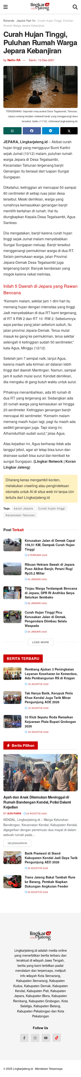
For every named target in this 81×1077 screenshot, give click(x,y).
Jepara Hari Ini (25, 20)
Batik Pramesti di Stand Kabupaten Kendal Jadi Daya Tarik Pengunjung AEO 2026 (51, 857)
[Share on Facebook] (32, 130)
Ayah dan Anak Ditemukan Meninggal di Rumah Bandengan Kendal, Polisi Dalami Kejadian (37, 802)
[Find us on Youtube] (46, 1038)
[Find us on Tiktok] (56, 1038)
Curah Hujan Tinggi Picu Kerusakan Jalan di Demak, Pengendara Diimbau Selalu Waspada (46, 619)
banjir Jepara (23, 508)
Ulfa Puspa (14, 813)
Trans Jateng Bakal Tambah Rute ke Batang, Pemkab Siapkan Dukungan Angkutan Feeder (50, 881)
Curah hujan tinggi (51, 508)
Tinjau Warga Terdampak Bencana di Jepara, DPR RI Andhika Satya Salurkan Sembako (51, 592)
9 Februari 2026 (37, 555)
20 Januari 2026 (37, 631)
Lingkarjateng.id (23, 1068)
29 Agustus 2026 (36, 813)
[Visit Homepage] (40, 6)
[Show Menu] (5, 7)
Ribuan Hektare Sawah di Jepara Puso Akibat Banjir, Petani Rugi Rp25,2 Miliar (49, 568)
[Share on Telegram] (50, 130)
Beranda (8, 20)
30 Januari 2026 (37, 579)
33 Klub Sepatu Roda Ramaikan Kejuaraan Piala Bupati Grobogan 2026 (50, 721)
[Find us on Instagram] (35, 1038)
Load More (40, 642)
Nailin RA (13, 60)
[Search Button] (75, 7)
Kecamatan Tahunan (20, 515)
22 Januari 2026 (37, 603)
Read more (17, 843)
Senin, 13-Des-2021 (41, 60)
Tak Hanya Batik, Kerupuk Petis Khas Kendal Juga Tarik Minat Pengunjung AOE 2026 (49, 697)
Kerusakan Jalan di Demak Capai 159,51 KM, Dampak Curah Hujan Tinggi (50, 544)
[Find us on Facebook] (24, 1038)
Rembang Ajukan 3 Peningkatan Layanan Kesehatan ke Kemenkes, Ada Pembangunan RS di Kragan (51, 673)
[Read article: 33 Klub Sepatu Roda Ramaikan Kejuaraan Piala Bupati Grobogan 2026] (12, 721)
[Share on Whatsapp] (12, 130)
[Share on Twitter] (69, 130)
